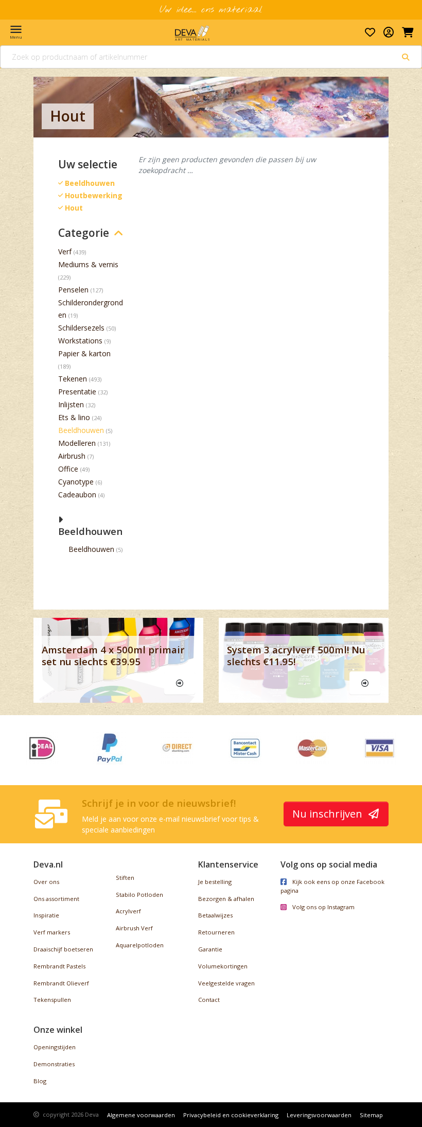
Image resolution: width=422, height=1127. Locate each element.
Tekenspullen (52, 999)
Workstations (80, 340)
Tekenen (72, 379)
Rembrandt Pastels (59, 966)
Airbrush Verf (134, 928)
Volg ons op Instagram (323, 907)
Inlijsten (71, 404)
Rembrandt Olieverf (61, 983)
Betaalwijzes (215, 915)
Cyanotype (76, 482)
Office (68, 469)
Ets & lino (74, 417)
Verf (65, 251)
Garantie (210, 949)
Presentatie (77, 391)
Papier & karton (84, 353)
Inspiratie (46, 915)
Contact (209, 999)
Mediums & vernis (88, 264)
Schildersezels (81, 328)
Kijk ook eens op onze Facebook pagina (332, 886)
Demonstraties (54, 1064)
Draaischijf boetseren (63, 949)
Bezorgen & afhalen (226, 899)
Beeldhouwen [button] (90, 531)
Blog (39, 1081)
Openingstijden (54, 1047)
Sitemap (371, 1115)
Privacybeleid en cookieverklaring (230, 1115)
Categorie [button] (83, 233)
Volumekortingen (223, 966)
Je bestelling (215, 882)
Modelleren (77, 443)
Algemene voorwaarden (141, 1115)
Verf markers (51, 932)
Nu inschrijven (328, 814)
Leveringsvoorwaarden (319, 1115)
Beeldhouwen (81, 430)
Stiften (125, 877)
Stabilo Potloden (139, 894)
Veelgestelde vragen (226, 983)
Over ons (46, 882)
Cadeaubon (77, 494)
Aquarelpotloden (140, 945)
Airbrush (71, 456)
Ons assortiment (56, 899)
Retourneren (216, 932)
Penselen (73, 289)
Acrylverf (128, 911)
